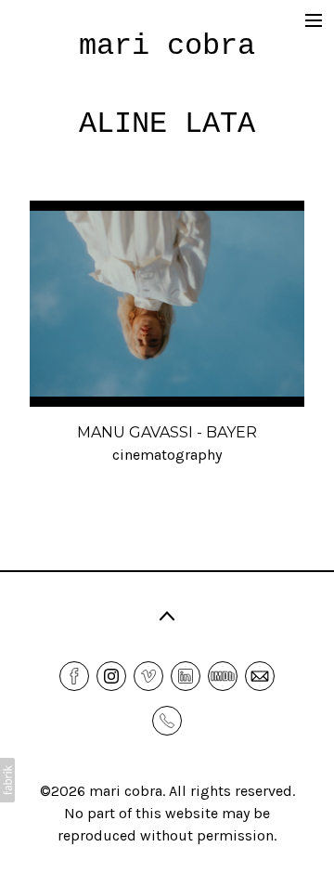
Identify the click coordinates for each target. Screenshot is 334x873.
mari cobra (125, 791)
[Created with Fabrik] (7, 780)
